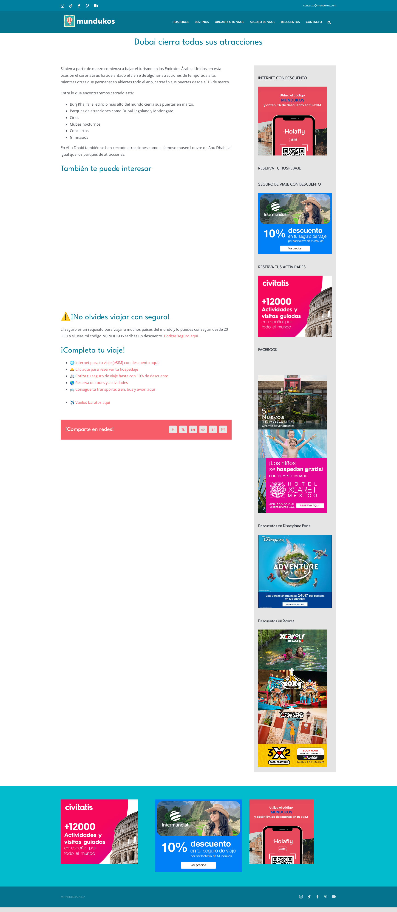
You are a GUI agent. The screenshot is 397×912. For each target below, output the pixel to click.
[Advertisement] (146, 235)
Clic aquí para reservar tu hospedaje (106, 369)
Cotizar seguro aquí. (181, 336)
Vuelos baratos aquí (92, 402)
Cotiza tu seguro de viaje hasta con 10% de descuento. (122, 375)
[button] (329, 22)
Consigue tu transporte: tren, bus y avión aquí (115, 389)
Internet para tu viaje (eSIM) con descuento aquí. (117, 362)
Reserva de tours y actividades (101, 382)
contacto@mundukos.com (319, 5)
